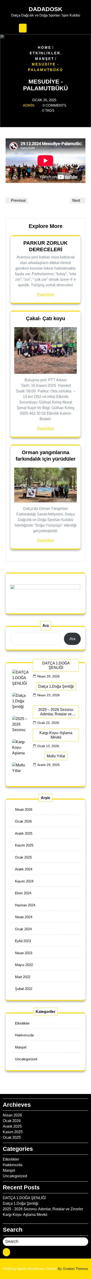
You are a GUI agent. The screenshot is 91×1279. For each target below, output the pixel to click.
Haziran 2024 (25, 905)
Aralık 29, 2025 (48, 765)
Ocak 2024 (23, 929)
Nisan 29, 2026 (48, 676)
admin (28, 105)
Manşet (44, 58)
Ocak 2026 (23, 821)
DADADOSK (45, 9)
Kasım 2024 (24, 881)
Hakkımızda (24, 1035)
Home (44, 47)
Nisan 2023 (23, 953)
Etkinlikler (45, 53)
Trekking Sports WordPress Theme (45, 1269)
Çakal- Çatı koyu (45, 318)
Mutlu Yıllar (56, 756)
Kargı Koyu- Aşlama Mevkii (55, 735)
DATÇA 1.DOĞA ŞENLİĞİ (56, 665)
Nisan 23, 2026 (48, 695)
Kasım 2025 (24, 845)
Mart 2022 (22, 977)
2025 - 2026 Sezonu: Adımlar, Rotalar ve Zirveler (43, 1209)
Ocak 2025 (23, 857)
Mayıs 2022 (24, 965)
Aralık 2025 (23, 833)
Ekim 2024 (23, 893)
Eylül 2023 (23, 941)
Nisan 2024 (23, 917)
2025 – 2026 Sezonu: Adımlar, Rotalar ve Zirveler (56, 712)
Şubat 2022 (23, 989)
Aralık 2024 (23, 869)
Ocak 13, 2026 (48, 746)
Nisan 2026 (23, 809)
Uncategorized (26, 1059)
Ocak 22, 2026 (48, 723)
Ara (45, 626)
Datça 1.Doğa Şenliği (56, 686)
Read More (45, 294)
